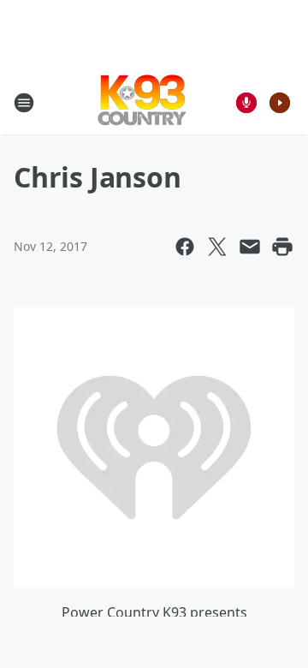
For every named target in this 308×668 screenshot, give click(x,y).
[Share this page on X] (217, 247)
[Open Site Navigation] (24, 102)
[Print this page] (282, 247)
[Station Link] (142, 102)
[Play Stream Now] (280, 102)
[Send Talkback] (246, 102)
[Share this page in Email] (250, 247)
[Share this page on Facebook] (185, 247)
